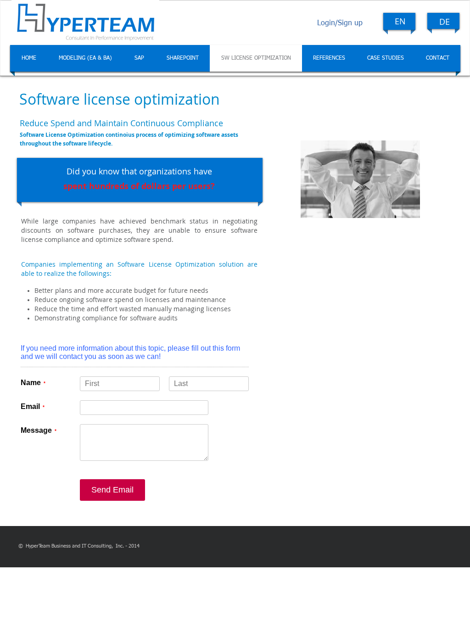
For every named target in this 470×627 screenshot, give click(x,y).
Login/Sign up (340, 23)
